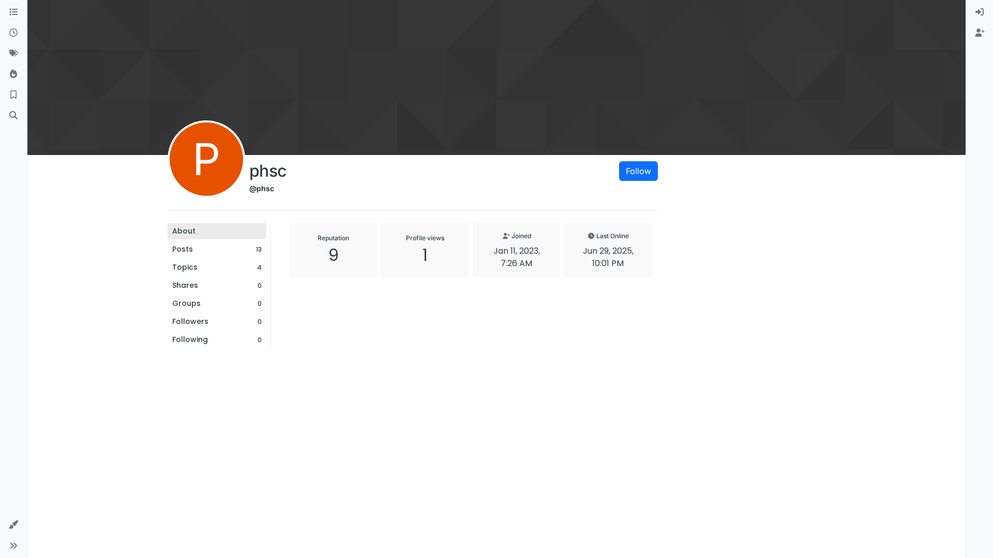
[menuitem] (979, 12)
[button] (13, 525)
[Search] (13, 115)
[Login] (979, 12)
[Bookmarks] (13, 95)
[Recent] (13, 33)
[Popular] (13, 74)
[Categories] (13, 12)
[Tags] (13, 53)
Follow (638, 171)
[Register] (979, 33)
